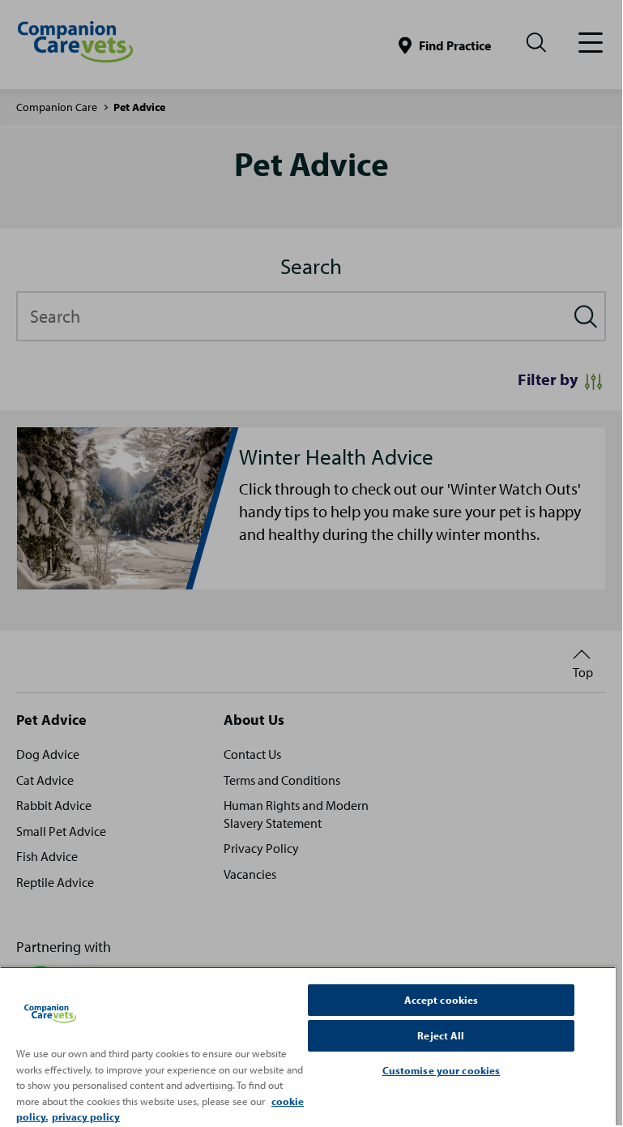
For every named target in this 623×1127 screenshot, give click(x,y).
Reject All (440, 1035)
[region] (308, 1045)
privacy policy (86, 1116)
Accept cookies (441, 999)
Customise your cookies (441, 1070)
